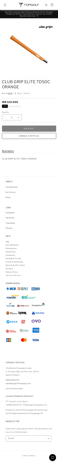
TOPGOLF (32, 455)
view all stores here (14, 388)
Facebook (10, 218)
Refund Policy (12, 272)
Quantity (5, 112)
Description (8, 151)
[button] (5, 5)
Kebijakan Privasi (13, 258)
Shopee (9, 228)
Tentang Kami (12, 187)
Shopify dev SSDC (32, 458)
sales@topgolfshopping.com (18, 383)
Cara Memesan (12, 245)
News (8, 197)
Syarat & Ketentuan (14, 262)
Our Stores (10, 192)
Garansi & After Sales (15, 265)
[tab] (8, 151)
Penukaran (10, 255)
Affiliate (9, 269)
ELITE (10, 93)
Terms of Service (13, 275)
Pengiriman (10, 252)
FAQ (7, 242)
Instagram (10, 213)
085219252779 (12, 380)
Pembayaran (11, 248)
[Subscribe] (48, 439)
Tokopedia (10, 223)
